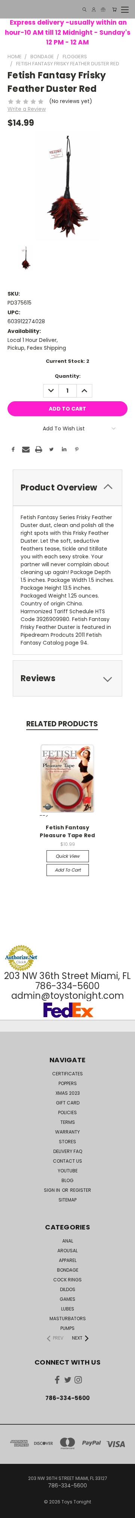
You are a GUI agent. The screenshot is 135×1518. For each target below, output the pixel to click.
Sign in (52, 1190)
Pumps (67, 1328)
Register (80, 1190)
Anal (67, 1241)
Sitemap (67, 1200)
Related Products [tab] (62, 724)
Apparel (67, 1260)
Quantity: (68, 376)
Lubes (67, 1309)
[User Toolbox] (93, 9)
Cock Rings (67, 1280)
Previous (12, 1510)
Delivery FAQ (67, 1151)
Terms (67, 1122)
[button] (67, 930)
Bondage (67, 1270)
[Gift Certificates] (103, 9)
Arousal (67, 1250)
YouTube (68, 1171)
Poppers (67, 1083)
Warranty (67, 1132)
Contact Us (67, 1161)
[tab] (67, 488)
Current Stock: (67, 361)
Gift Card (68, 1103)
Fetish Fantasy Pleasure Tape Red (67, 831)
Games (67, 1299)
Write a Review (27, 109)
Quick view (68, 856)
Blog (68, 1180)
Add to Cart (68, 870)
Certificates (67, 1073)
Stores (67, 1141)
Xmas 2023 (68, 1093)
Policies (67, 1112)
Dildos (67, 1289)
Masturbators (68, 1318)
